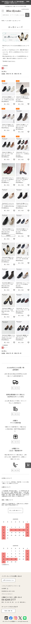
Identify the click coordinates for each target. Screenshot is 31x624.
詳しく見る (7, 104)
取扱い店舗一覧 (8, 610)
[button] (7, 68)
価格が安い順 (9, 73)
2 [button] (4, 68)
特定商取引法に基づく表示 (8, 591)
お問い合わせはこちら (8, 580)
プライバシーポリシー (7, 594)
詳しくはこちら (15, 388)
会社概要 (4, 588)
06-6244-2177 (9, 599)
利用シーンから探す (6, 20)
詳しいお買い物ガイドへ (16, 510)
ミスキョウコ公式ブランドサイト (10, 586)
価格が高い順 (17, 73)
